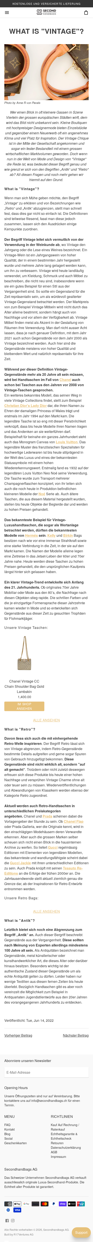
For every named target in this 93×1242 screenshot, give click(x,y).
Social (8, 1138)
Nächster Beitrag (76, 1035)
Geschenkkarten (15, 1143)
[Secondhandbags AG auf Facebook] (7, 1220)
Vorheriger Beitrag (18, 1035)
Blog (7, 1134)
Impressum (58, 1156)
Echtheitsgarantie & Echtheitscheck (64, 1136)
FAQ (7, 1125)
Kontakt (9, 1129)
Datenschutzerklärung (66, 1147)
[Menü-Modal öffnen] (7, 12)
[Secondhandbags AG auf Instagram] (12, 1220)
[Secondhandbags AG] (46, 13)
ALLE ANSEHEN (46, 720)
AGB (54, 1152)
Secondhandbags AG (56, 1229)
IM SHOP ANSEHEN (24, 706)
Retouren (57, 1143)
